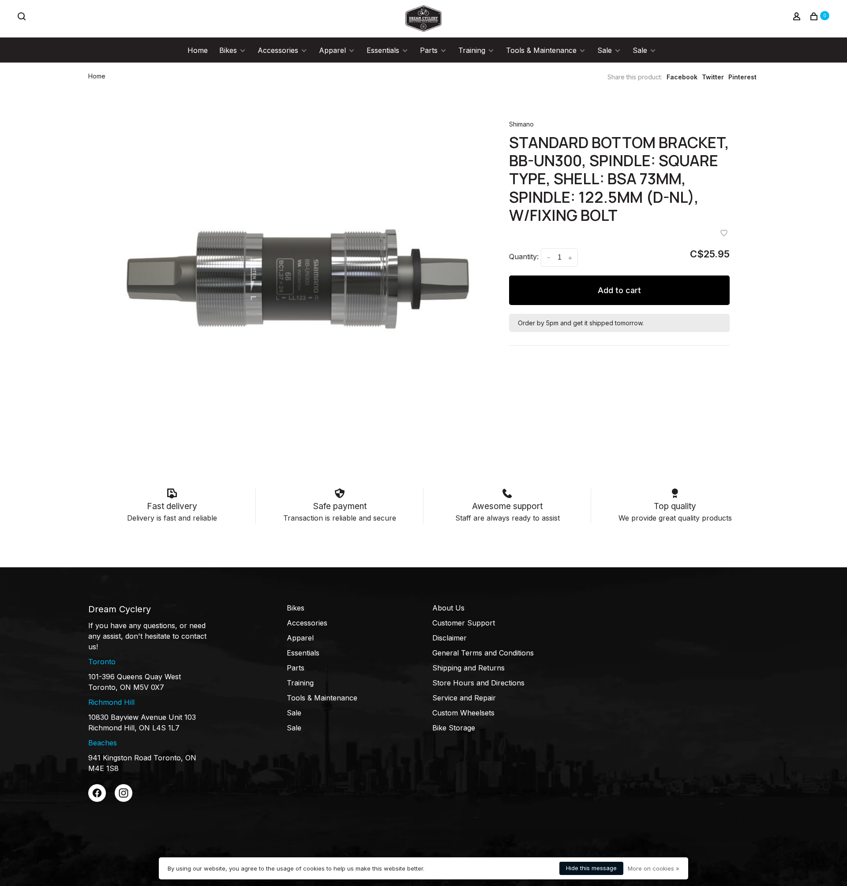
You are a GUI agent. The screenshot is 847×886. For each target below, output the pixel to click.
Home (197, 50)
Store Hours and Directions (478, 682)
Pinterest (742, 77)
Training (471, 50)
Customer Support (463, 622)
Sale (604, 50)
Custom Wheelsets (463, 712)
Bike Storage (453, 727)
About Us (448, 607)
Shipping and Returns (468, 667)
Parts (429, 50)
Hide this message (591, 867)
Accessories (278, 50)
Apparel (332, 50)
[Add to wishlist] (723, 233)
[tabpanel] (297, 279)
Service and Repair (464, 697)
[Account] (798, 17)
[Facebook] (97, 799)
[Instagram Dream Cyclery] (123, 799)
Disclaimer (449, 637)
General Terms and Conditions (483, 652)
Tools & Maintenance (541, 50)
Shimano (521, 124)
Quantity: (524, 256)
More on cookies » (653, 868)
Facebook (682, 77)
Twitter (713, 77)
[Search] (23, 17)
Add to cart (619, 290)
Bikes (228, 50)
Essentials (383, 50)
